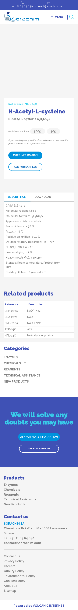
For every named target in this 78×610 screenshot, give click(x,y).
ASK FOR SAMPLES (25, 166)
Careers (9, 566)
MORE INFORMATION (25, 155)
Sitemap (10, 590)
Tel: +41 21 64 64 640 (19, 538)
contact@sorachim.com (49, 6)
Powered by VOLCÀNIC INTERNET (39, 606)
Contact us (12, 556)
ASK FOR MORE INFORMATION (39, 436)
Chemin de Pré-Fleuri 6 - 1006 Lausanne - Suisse (35, 531)
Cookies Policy (14, 580)
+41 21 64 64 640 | (23, 6)
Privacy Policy (14, 561)
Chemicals (12, 363)
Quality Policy (14, 571)
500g (37, 131)
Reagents (12, 369)
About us (10, 585)
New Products (16, 381)
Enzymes (11, 357)
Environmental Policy (19, 576)
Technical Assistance (22, 375)
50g (53, 131)
